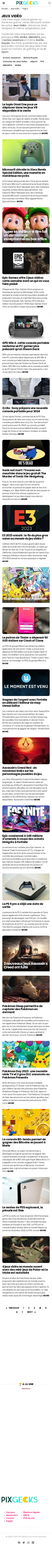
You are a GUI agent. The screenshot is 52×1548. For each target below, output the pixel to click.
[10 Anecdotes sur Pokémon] (26, 585)
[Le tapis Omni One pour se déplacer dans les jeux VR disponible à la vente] (26, 87)
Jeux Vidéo (14, 9)
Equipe (9, 1521)
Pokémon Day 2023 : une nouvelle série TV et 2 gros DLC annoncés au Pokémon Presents (26, 1074)
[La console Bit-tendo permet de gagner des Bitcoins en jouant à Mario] (26, 1122)
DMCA (26, 1515)
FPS (42, 61)
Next (30, 1312)
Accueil (4, 9)
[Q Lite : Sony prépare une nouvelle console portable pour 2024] (26, 391)
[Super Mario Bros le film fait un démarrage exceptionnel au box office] (26, 225)
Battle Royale (31, 57)
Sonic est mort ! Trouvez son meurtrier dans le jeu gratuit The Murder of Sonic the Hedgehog (24, 473)
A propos (10, 1512)
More (45, 133)
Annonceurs (12, 1515)
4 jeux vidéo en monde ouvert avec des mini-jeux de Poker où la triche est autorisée (25, 1270)
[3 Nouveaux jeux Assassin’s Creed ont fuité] (26, 953)
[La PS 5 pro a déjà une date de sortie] (26, 886)
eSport (33, 61)
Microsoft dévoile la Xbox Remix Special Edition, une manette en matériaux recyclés (24, 173)
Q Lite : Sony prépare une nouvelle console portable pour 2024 (25, 409)
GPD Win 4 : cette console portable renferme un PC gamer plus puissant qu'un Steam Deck (25, 346)
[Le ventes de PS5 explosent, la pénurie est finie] (26, 1190)
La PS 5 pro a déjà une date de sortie (22, 905)
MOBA (18, 65)
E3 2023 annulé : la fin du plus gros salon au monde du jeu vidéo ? (25, 536)
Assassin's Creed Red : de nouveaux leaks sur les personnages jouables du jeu (22, 771)
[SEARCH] (49, 3)
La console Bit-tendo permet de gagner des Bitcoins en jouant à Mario (24, 1142)
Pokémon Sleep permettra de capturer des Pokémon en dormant (22, 1009)
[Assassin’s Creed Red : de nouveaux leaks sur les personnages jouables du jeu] (26, 750)
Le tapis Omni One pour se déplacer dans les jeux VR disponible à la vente (19, 107)
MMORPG (7, 65)
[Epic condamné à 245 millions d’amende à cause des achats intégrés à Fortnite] (26, 818)
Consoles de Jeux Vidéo (15, 61)
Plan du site (29, 1518)
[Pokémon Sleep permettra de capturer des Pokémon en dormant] (26, 989)
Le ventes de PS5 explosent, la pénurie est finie (22, 1208)
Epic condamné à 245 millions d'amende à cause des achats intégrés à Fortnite (23, 839)
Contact (10, 1518)
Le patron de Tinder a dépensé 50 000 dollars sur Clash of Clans (25, 639)
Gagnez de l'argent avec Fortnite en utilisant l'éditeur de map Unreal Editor (24, 703)
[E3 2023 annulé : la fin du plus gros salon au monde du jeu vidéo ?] (26, 518)
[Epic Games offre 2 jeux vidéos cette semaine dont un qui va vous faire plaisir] (26, 260)
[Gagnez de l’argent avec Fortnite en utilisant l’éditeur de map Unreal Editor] (26, 682)
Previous (14, 1307)
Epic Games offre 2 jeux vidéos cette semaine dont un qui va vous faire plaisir (25, 281)
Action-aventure (12, 57)
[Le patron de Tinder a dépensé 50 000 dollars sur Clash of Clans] (26, 620)
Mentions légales (31, 1512)
